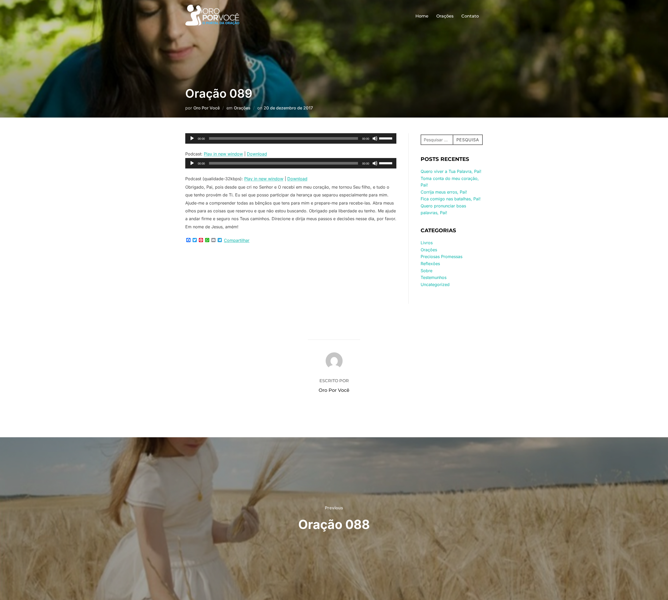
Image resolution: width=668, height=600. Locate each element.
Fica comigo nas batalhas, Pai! (451, 198)
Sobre (426, 270)
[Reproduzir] (192, 138)
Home (421, 16)
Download (257, 153)
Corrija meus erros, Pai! (444, 192)
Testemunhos (433, 277)
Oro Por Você (206, 107)
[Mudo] (375, 138)
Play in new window (223, 153)
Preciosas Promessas (441, 256)
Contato (470, 16)
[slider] (386, 138)
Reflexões (430, 263)
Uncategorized (435, 284)
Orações (445, 16)
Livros (427, 242)
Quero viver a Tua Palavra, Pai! (451, 171)
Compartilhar (236, 240)
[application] (290, 138)
